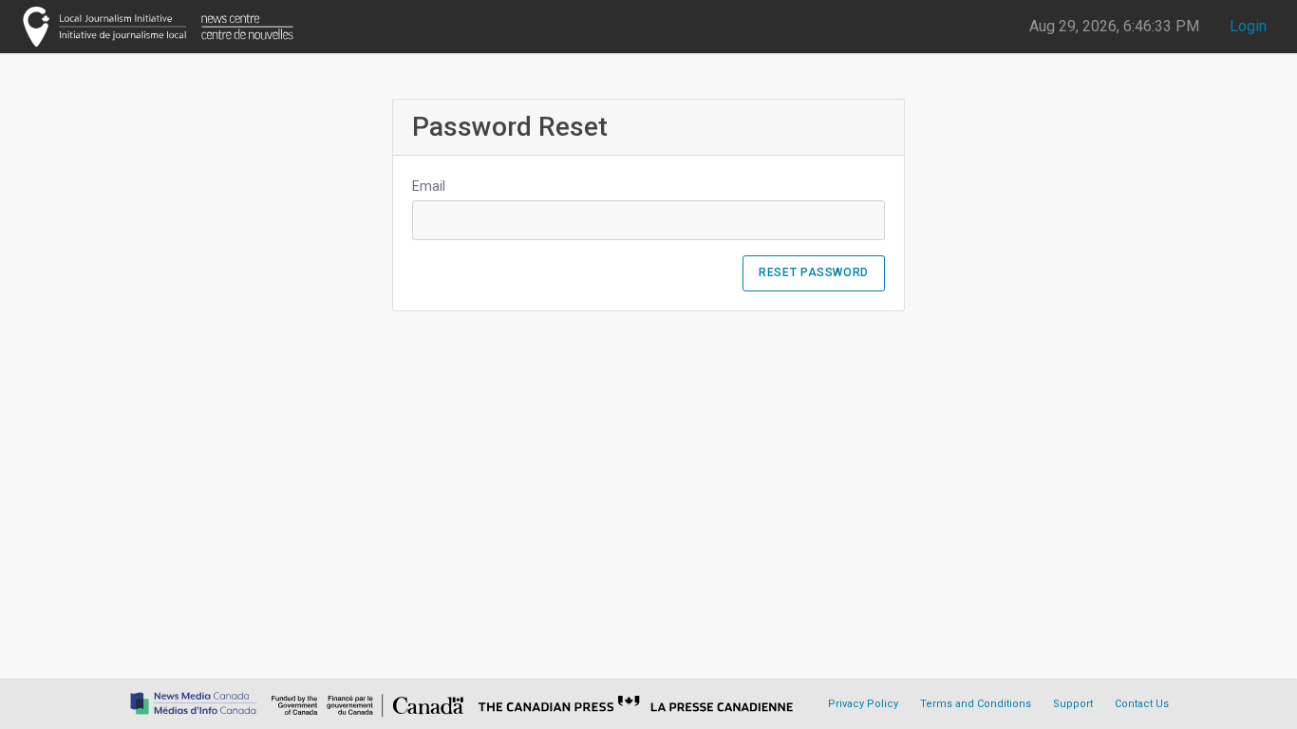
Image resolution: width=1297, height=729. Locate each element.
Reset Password (814, 272)
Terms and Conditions (975, 704)
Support (1073, 704)
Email (428, 186)
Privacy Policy (863, 704)
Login (1248, 26)
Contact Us (1142, 704)
